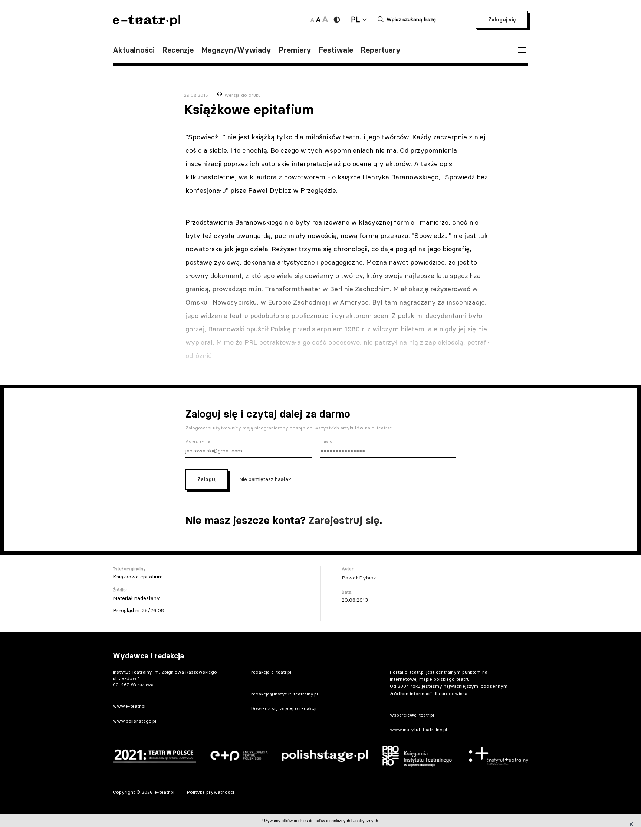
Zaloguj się (502, 19)
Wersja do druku (242, 95)
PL (355, 19)
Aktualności (134, 50)
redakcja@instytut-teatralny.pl (284, 694)
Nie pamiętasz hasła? (265, 479)
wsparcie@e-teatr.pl (412, 715)
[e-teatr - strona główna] (146, 24)
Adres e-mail (199, 441)
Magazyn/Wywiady (236, 50)
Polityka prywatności (210, 792)
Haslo (326, 441)
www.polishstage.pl (134, 721)
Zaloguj (206, 479)
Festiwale (336, 50)
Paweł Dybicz (359, 577)
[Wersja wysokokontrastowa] (337, 19)
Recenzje (178, 50)
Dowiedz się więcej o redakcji (283, 708)
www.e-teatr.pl (129, 706)
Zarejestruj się (344, 520)
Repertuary (381, 50)
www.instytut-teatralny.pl (418, 729)
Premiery (295, 50)
